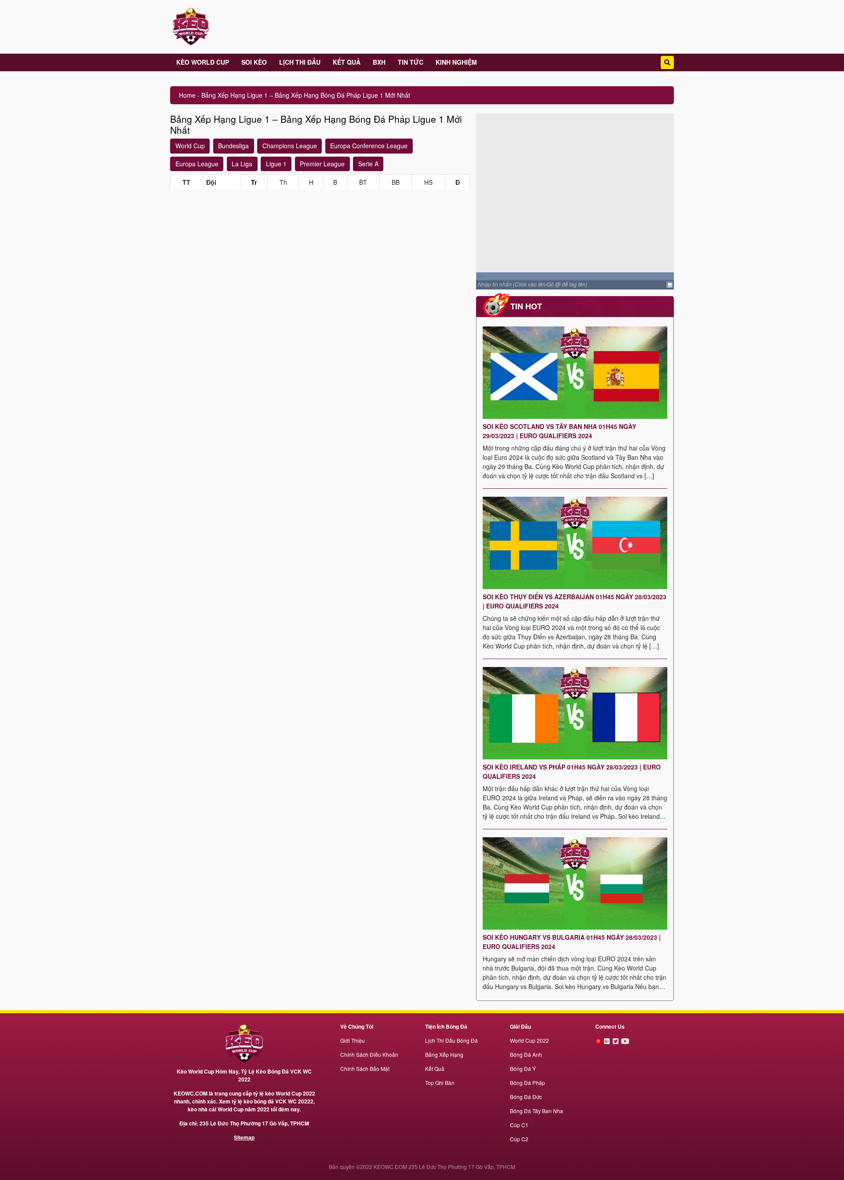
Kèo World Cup (202, 62)
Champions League (289, 145)
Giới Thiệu (352, 1040)
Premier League (322, 163)
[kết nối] (599, 1040)
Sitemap (244, 1137)
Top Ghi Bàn (440, 1082)
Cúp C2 (519, 1139)
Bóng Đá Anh (526, 1054)
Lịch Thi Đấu (299, 62)
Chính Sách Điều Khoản (369, 1054)
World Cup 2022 (529, 1040)
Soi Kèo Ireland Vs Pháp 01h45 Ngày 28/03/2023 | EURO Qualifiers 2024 (572, 771)
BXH (379, 62)
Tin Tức (410, 62)
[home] (244, 1043)
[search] (667, 62)
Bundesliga (233, 145)
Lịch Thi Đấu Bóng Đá (451, 1040)
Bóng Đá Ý (523, 1068)
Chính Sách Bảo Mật (364, 1068)
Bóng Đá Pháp (527, 1082)
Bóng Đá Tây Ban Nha (536, 1110)
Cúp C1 (519, 1125)
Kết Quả (346, 62)
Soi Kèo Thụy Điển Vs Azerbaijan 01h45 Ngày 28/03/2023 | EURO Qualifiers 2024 (574, 601)
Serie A (368, 163)
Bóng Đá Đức (526, 1096)
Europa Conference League (368, 145)
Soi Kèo (254, 62)
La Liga (242, 163)
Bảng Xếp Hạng (444, 1054)
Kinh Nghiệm (456, 62)
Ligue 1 (276, 163)
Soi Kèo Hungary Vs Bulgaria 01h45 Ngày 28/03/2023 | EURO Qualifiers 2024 (572, 942)
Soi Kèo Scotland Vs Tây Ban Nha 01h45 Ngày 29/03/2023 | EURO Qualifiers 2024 (559, 431)
